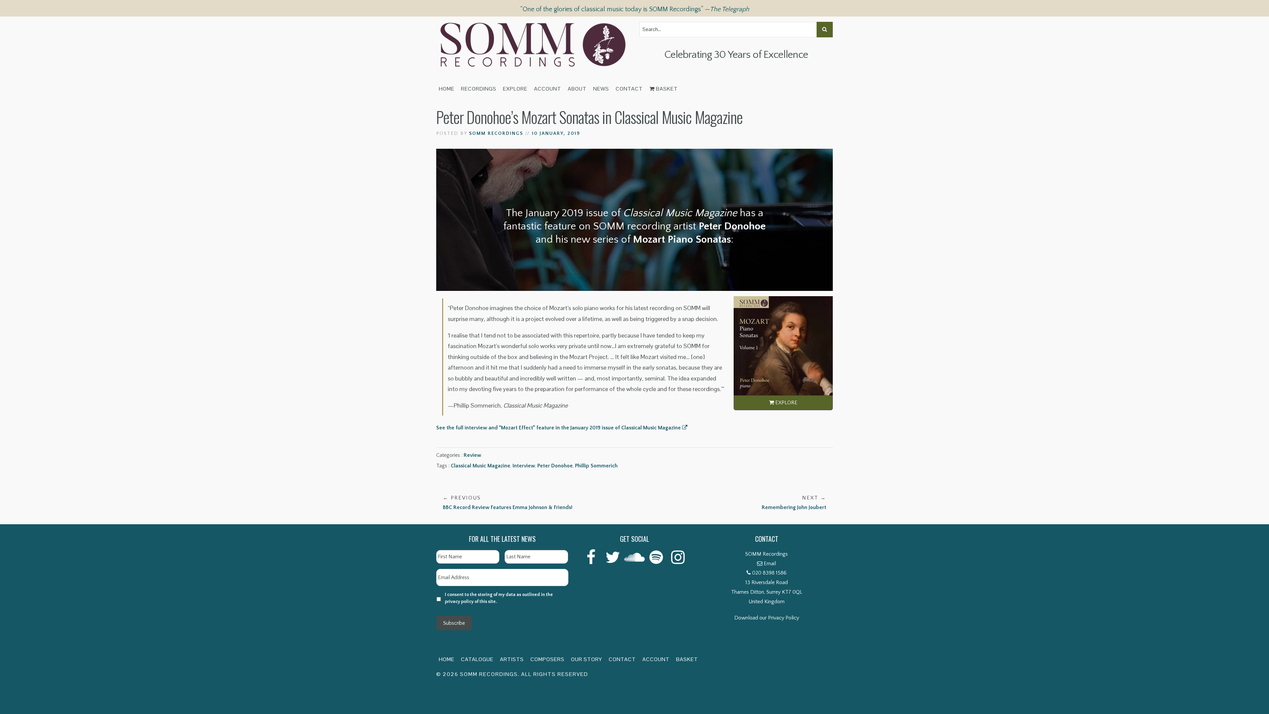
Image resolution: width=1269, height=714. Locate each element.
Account (547, 88)
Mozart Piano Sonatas (682, 239)
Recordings (478, 88)
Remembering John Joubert (794, 502)
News (601, 88)
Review (472, 455)
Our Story (586, 659)
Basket (666, 88)
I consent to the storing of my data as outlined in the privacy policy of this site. (499, 598)
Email (770, 564)
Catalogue (477, 659)
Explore (515, 88)
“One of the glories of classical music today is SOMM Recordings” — (634, 9)
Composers (547, 659)
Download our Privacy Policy (766, 618)
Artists (512, 659)
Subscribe (454, 623)
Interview (524, 466)
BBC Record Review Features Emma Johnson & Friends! (507, 502)
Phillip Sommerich (596, 466)
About (577, 88)
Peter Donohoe (555, 466)
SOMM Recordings (496, 133)
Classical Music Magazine (480, 466)
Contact (629, 88)
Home (446, 88)
